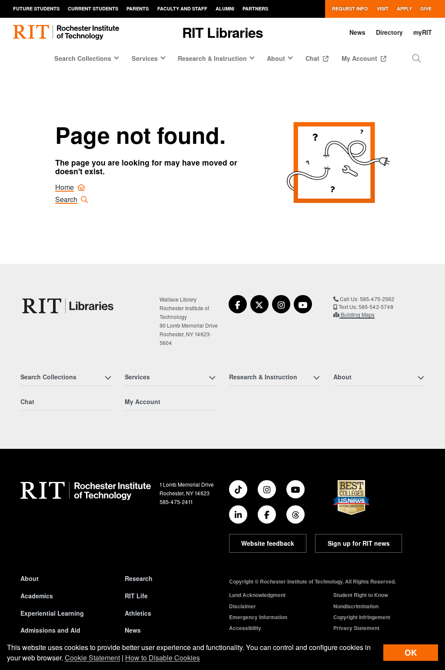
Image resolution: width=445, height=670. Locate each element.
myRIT (422, 32)
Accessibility (245, 628)
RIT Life (136, 595)
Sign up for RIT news (359, 543)
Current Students (93, 8)
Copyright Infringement (361, 617)
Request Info (350, 8)
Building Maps (357, 314)
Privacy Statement (356, 628)
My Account (360, 58)
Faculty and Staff (182, 8)
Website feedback (267, 543)
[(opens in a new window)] (238, 304)
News (357, 32)
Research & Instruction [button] (212, 58)
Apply (404, 8)
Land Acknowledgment (257, 595)
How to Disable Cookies (162, 658)
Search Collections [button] (82, 58)
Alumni (225, 8)
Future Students (36, 8)
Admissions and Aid (50, 630)
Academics (36, 595)
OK (411, 652)
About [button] (276, 58)
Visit (383, 8)
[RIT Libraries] (68, 306)
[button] (416, 58)
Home (64, 187)
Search (66, 199)
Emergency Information (258, 617)
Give (426, 8)
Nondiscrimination (356, 606)
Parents (137, 8)
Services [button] (145, 58)
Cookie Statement (92, 658)
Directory (389, 32)
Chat (313, 58)
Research (139, 578)
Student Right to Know (360, 595)
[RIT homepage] (66, 32)
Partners (255, 8)
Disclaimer (242, 606)
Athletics (138, 613)
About (29, 578)
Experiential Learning (52, 613)
